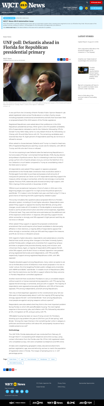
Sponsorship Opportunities (86, 383)
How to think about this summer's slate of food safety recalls (87, 97)
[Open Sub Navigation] (17, 12)
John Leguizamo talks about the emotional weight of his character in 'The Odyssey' (88, 50)
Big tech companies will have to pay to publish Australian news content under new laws (88, 86)
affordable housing (15, 363)
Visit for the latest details (27, 27)
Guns (53, 359)
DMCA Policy (61, 387)
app (22, 359)
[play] (81, 8)
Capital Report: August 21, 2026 (88, 42)
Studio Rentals (40, 387)
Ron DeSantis (32, 359)
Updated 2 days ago (22, 18)
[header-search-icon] (87, 2)
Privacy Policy (62, 383)
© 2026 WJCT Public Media (11, 395)
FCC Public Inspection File (43, 383)
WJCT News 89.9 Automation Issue (18, 21)
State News (7, 37)
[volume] (86, 8)
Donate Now (97, 2)
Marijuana (43, 359)
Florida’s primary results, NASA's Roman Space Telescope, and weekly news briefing (94, 73)
